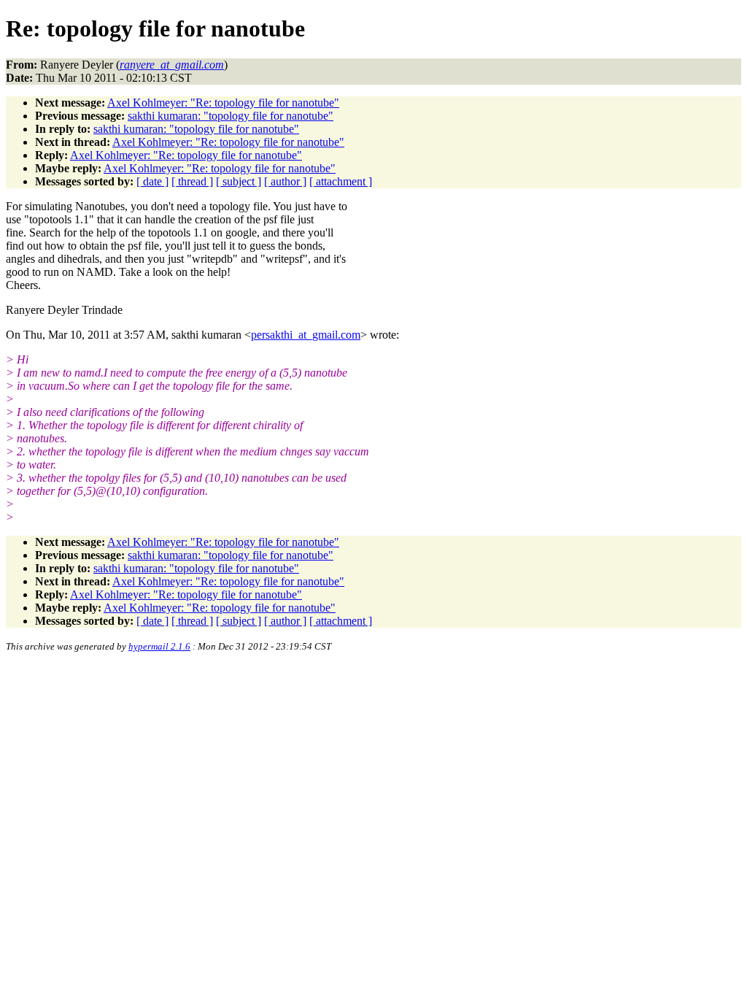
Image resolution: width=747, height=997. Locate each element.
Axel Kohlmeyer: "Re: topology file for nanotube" (223, 102)
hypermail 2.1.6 (159, 646)
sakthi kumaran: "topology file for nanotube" (230, 115)
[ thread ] (192, 181)
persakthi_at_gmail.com (305, 334)
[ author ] (285, 181)
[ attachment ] (340, 181)
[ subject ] (238, 181)
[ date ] (152, 181)
